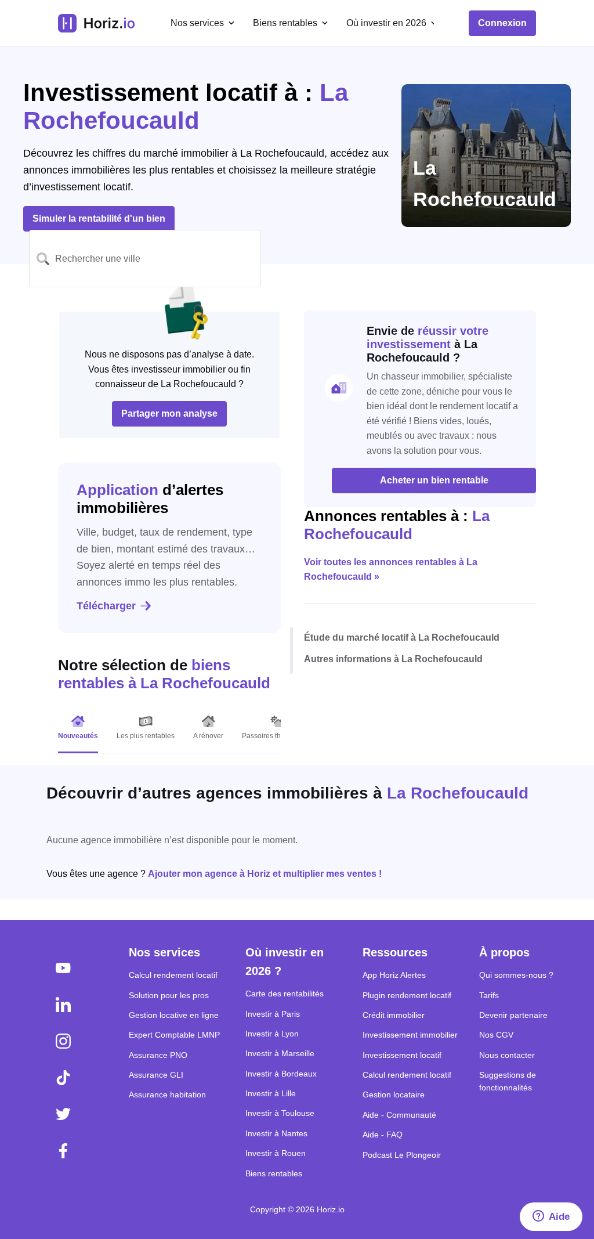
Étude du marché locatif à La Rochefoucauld (401, 637)
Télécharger (106, 606)
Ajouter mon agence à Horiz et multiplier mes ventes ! (265, 874)
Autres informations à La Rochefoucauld (393, 659)
